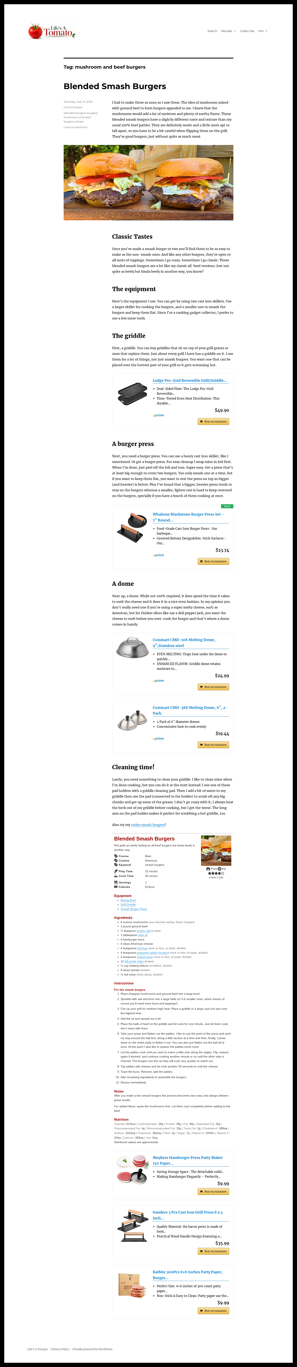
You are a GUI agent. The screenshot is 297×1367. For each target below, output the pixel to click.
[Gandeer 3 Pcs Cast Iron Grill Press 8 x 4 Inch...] (132, 1226)
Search (212, 31)
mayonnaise (145, 956)
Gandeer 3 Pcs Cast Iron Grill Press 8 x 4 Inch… (188, 1215)
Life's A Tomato (37, 1349)
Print (213, 868)
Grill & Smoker (73, 107)
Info (261, 31)
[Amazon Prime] (191, 415)
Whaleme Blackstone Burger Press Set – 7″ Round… (188, 517)
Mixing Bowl (128, 900)
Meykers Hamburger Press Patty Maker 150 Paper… (188, 1160)
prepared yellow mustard (153, 952)
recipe (79, 121)
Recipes (226, 31)
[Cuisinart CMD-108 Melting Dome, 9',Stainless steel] (132, 647)
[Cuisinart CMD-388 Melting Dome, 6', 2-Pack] (132, 721)
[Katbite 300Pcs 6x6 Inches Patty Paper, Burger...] (132, 1285)
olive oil (142, 935)
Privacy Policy (60, 1349)
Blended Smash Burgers (115, 86)
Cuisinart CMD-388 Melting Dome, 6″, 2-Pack (190, 710)
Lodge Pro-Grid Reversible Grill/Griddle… (190, 380)
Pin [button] (223, 868)
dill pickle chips (134, 961)
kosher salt (144, 930)
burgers (92, 113)
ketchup (142, 948)
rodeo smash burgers (148, 825)
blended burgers (75, 113)
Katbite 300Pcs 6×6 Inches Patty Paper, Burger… (187, 1275)
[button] (209, 873)
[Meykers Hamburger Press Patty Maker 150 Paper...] (132, 1170)
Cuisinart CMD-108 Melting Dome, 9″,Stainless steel (184, 642)
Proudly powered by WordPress (93, 1349)
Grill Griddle (128, 904)
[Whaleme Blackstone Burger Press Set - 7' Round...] (132, 528)
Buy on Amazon (215, 421)
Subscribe (247, 31)
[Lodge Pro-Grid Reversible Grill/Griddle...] (132, 394)
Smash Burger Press (134, 909)
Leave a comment (75, 127)
